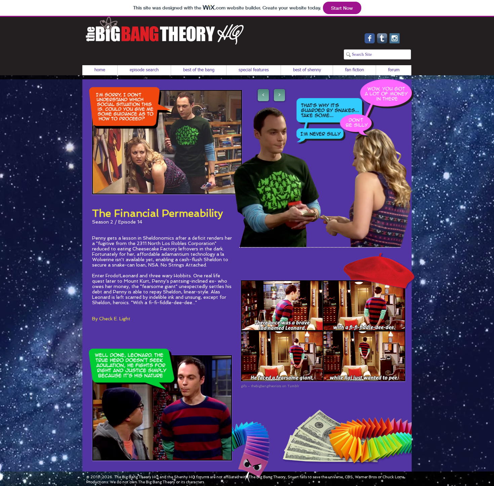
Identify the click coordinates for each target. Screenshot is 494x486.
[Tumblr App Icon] (382, 38)
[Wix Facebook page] (370, 38)
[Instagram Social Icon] (394, 38)
